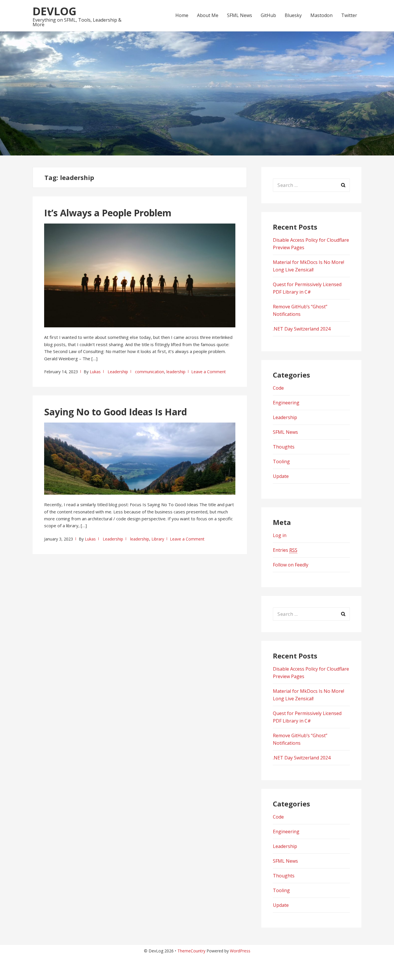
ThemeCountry (191, 951)
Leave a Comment (208, 371)
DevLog (54, 10)
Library (157, 539)
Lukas (95, 371)
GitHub (268, 15)
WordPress (240, 951)
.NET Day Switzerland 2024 (302, 329)
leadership (175, 371)
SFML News (239, 15)
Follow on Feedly (290, 565)
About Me (207, 15)
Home (181, 15)
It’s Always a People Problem (107, 213)
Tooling (281, 461)
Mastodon (321, 15)
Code (278, 388)
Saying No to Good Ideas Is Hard (115, 412)
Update (281, 476)
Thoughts (283, 447)
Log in (279, 535)
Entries (285, 550)
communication (149, 371)
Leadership (118, 371)
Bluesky (293, 15)
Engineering (286, 402)
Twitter (349, 15)
